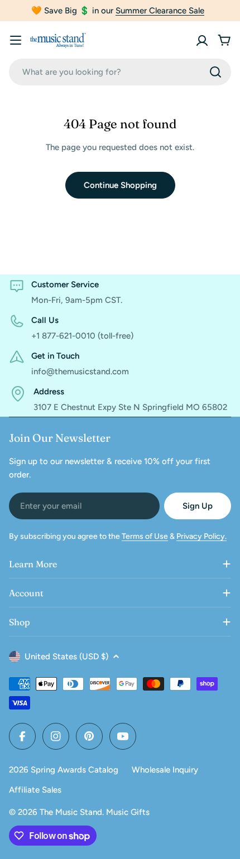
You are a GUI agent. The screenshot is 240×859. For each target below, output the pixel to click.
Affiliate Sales (35, 790)
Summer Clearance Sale (160, 11)
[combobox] (120, 72)
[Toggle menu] (15, 40)
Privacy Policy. (201, 536)
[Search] (215, 72)
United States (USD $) (66, 657)
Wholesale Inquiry (165, 770)
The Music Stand (71, 812)
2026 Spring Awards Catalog (63, 770)
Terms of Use (145, 536)
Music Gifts (128, 812)
